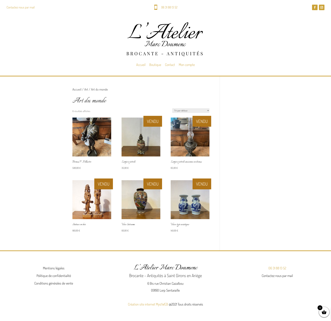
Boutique (155, 64)
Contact (170, 64)
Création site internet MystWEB (148, 304)
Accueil (141, 64)
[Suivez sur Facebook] (315, 7)
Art (86, 89)
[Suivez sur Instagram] (321, 7)
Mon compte (187, 64)
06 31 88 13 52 (169, 7)
